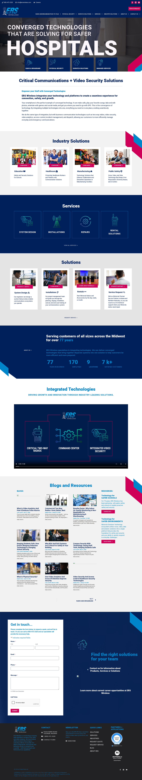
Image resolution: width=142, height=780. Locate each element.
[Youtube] (139, 2)
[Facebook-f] (132, 2)
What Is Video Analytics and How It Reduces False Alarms (28, 509)
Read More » (20, 519)
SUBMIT (14, 711)
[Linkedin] (135, 2)
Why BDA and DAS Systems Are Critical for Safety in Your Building (56, 545)
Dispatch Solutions (84, 14)
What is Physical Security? (27, 577)
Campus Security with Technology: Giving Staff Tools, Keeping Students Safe (84, 545)
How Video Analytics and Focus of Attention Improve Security (55, 579)
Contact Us (134, 14)
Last (36, 644)
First (12, 644)
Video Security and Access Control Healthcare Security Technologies (84, 579)
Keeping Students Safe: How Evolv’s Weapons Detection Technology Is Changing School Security (28, 546)
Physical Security (68, 14)
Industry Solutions (110, 14)
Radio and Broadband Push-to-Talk (47, 14)
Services (97, 14)
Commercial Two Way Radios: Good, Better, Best (55, 509)
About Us (124, 14)
